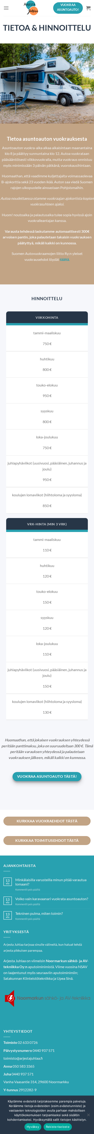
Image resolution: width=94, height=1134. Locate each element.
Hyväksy (33, 1127)
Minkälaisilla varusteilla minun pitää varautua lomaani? (50, 882)
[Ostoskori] (88, 8)
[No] (88, 1116)
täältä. (65, 259)
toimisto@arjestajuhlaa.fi (23, 1058)
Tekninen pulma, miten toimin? (39, 913)
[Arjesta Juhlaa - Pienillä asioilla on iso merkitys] (31, 8)
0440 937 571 (44, 1050)
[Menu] (6, 8)
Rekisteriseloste (58, 1127)
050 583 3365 (23, 1066)
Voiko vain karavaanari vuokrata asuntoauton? (51, 898)
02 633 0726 (28, 1042)
